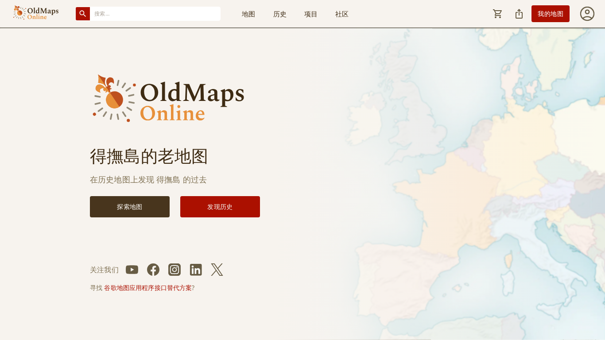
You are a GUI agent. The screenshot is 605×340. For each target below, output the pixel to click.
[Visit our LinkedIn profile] (196, 269)
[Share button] (519, 13)
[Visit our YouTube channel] (132, 269)
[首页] (35, 13)
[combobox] (155, 13)
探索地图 (130, 206)
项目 (311, 13)
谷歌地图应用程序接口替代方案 (148, 287)
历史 (280, 13)
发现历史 (220, 206)
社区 (342, 13)
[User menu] (587, 13)
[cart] (497, 13)
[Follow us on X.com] (217, 269)
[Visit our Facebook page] (153, 269)
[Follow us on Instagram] (174, 269)
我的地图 (550, 13)
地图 (248, 13)
